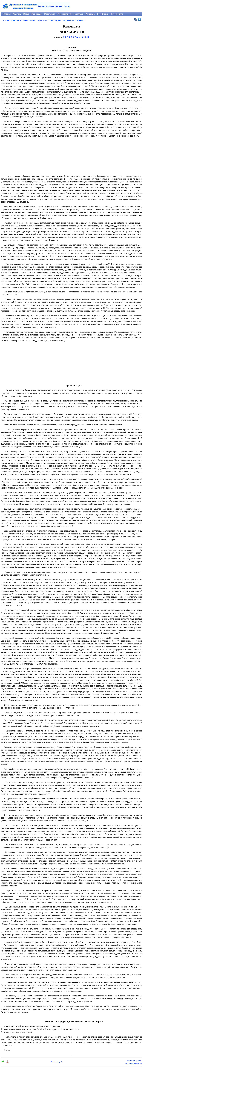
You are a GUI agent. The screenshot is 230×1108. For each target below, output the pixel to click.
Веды (26, 14)
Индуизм (17, 14)
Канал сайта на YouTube (53, 6)
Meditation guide (57, 1062)
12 (88, 37)
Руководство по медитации (70, 14)
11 (84, 37)
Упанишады (36, 14)
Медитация (49, 14)
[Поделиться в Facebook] (135, 19)
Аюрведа (90, 14)
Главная (7, 14)
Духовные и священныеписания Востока (23, 6)
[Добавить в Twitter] (139, 19)
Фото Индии (102, 14)
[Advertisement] (71, 156)
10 (81, 37)
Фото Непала (117, 14)
